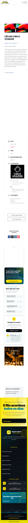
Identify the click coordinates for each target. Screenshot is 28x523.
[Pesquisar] (22, 2)
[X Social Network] (12, 236)
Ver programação (14, 281)
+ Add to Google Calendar (16, 215)
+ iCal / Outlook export (16, 219)
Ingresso (13, 160)
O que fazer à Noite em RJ (18, 203)
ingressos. (11, 72)
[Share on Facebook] (9, 236)
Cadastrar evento (14, 330)
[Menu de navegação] (25, 2)
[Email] (18, 236)
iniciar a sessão (12, 391)
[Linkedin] (15, 236)
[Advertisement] (14, 14)
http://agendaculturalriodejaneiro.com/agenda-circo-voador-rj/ (18, 190)
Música (13, 201)
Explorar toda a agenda (13, 442)
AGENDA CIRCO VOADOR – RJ (11, 43)
